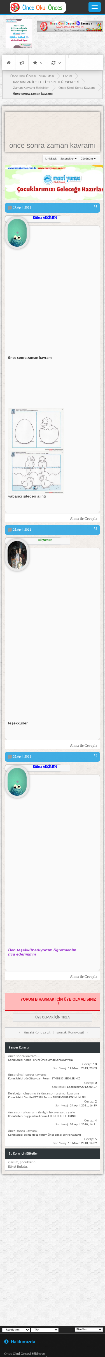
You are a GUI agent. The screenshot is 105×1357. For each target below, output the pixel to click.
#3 (95, 755)
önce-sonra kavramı (23, 1131)
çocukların (28, 1162)
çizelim (13, 1162)
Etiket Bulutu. (18, 1167)
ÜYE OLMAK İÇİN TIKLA (52, 1017)
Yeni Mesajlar (22, 63)
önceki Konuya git (37, 1032)
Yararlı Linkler (37, 63)
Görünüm (87, 158)
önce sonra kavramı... (24, 1056)
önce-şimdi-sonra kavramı (27, 1075)
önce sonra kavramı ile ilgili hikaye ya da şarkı (41, 1112)
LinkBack (51, 158)
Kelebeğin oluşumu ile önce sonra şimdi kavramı (43, 1093)
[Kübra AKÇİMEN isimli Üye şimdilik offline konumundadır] (17, 230)
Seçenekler (67, 158)
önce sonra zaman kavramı (52, 145)
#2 (95, 528)
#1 (95, 206)
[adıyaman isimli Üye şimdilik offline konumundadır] (17, 553)
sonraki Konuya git (70, 1032)
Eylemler (56, 63)
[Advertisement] (70, 43)
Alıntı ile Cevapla (83, 518)
